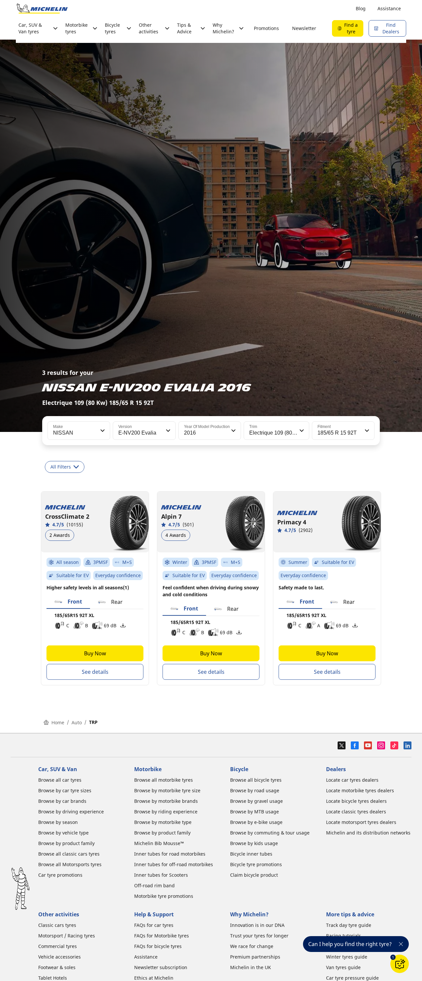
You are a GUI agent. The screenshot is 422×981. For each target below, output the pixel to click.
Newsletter (304, 28)
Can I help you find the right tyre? (350, 944)
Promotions (266, 28)
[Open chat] (399, 964)
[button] (102, 431)
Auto (77, 722)
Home (57, 722)
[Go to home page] (42, 9)
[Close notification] (400, 944)
